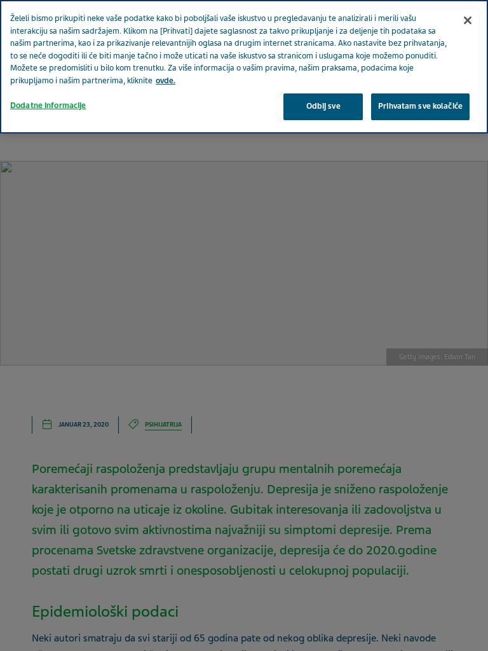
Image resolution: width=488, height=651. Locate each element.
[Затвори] (468, 20)
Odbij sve (323, 106)
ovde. (165, 81)
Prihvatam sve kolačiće (420, 106)
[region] (244, 67)
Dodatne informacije (48, 105)
